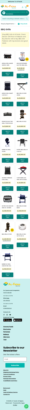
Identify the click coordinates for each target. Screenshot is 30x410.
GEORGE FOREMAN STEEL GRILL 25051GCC (7, 179)
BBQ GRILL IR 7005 (7, 234)
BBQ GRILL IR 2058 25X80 (21, 94)
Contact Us (6, 394)
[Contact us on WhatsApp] (26, 406)
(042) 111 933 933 (7, 292)
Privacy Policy (7, 376)
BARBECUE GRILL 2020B (6, 150)
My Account (6, 388)
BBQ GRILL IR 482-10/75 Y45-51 (21, 235)
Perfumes (6, 332)
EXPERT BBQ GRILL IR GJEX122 (22, 150)
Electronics (7, 329)
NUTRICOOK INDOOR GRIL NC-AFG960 (7, 207)
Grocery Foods (8, 327)
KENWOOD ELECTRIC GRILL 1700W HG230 (7, 122)
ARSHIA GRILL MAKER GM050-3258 (7, 64)
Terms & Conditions (9, 374)
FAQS (4, 390)
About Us (5, 370)
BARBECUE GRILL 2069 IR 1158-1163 (6, 265)
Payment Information (9, 378)
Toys (4, 339)
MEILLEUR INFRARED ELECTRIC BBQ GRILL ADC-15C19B (22, 64)
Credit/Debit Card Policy (10, 380)
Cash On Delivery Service (10, 392)
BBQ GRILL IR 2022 (21, 121)
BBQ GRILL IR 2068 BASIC (21, 207)
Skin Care (6, 337)
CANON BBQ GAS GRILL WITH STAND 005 (22, 179)
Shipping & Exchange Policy (11, 372)
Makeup (6, 334)
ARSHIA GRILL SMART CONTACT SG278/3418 (7, 94)
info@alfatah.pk (7, 308)
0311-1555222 (6, 300)
